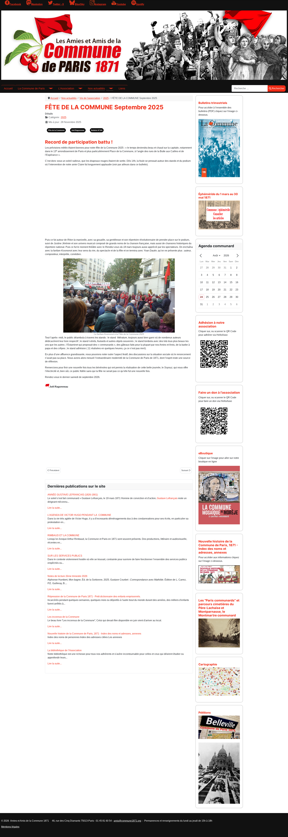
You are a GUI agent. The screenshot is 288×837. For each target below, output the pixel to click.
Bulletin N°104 (96, 130)
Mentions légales (10, 826)
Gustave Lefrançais (167, 498)
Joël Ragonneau (77, 130)
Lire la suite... (55, 508)
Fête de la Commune (56, 130)
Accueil (8, 88)
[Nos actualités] (109, 88)
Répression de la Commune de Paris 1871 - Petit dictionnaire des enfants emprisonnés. (94, 596)
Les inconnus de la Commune (63, 617)
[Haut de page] (283, 831)
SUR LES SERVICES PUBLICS (65, 555)
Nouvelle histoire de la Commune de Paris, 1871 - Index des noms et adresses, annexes (94, 633)
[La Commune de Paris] (49, 88)
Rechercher (278, 88)
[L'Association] (78, 88)
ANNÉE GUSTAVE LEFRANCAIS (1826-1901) (73, 494)
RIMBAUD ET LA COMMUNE (63, 535)
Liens (122, 88)
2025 (63, 117)
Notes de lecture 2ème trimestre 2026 (67, 576)
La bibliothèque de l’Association (65, 650)
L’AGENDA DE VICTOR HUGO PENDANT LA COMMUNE (79, 515)
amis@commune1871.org (127, 820)
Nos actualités (96, 88)
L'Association (66, 88)
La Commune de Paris (31, 88)
